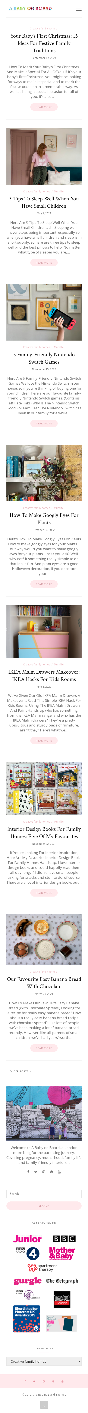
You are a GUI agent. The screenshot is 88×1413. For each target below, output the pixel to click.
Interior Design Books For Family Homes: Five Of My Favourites (44, 832)
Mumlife (59, 191)
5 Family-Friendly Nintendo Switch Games (44, 358)
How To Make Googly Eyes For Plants (44, 518)
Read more (44, 107)
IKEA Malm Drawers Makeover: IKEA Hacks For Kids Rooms (44, 675)
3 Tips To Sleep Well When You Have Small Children (44, 202)
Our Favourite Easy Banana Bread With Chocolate (44, 982)
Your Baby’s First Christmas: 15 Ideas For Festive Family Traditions (44, 43)
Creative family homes (43, 28)
